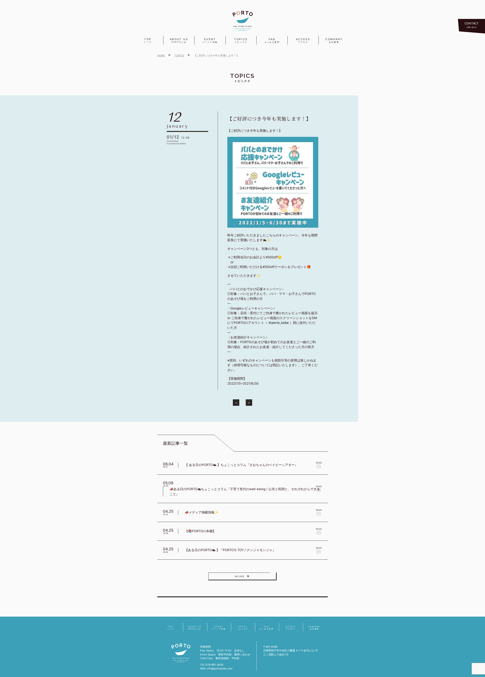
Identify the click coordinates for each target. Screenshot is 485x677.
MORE (239, 576)
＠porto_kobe (278, 323)
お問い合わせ (472, 25)
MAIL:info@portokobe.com (216, 668)
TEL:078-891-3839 (211, 664)
